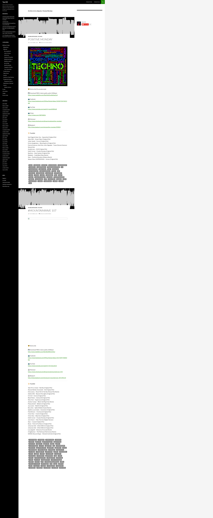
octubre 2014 (5, 167)
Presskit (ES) (97, 2)
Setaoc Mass (52, 179)
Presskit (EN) (89, 2)
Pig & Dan (37, 459)
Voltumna (55, 467)
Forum (54, 171)
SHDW (62, 461)
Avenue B (31, 441)
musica (31, 177)
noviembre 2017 (6, 153)
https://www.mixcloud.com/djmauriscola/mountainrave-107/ (45, 372)
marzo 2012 (5, 169)
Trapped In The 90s (8, 67)
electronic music (33, 171)
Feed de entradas (6, 182)
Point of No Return (56, 459)
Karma (56, 451)
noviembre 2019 (6, 109)
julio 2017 (4, 161)
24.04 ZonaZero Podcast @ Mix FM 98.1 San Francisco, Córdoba (8, 18)
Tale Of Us (36, 465)
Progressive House (7, 79)
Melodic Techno (7, 87)
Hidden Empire (32, 449)
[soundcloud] (89, 15)
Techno (40, 36)
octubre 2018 (5, 131)
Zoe (30, 183)
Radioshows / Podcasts (8, 83)
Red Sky (37, 461)
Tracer (55, 181)
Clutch (41, 445)
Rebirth (31, 461)
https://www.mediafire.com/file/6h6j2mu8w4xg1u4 (43, 95)
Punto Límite (5, 95)
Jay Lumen (31, 451)
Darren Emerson (41, 167)
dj (62, 167)
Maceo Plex (32, 455)
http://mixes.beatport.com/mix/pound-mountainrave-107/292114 (47, 378)
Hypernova (52, 449)
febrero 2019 (5, 125)
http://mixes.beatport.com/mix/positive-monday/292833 (44, 127)
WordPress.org (5, 186)
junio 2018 (4, 139)
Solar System (32, 181)
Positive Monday (40, 39)
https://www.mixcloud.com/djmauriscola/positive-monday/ (45, 121)
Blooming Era (52, 165)
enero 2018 (5, 149)
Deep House (6, 73)
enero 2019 (5, 127)
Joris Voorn (49, 451)
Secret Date (6, 63)
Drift (49, 169)
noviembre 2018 (6, 129)
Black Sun (31, 443)
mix (56, 175)
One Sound (59, 457)
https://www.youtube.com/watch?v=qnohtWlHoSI (42, 109)
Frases (3, 89)
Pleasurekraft (45, 459)
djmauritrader (33, 169)
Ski (51, 463)
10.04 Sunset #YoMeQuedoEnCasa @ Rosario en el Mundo (9, 23)
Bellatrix (38, 441)
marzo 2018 (5, 145)
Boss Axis (46, 443)
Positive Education (59, 177)
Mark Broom (40, 455)
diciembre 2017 (5, 151)
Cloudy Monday (62, 165)
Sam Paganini (39, 179)
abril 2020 (4, 103)
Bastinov (44, 165)
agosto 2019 (5, 115)
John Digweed (40, 173)
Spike (30, 465)
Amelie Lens (37, 165)
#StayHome (5, 47)
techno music (47, 181)
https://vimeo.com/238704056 (37, 115)
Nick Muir (49, 177)
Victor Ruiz (47, 467)
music (60, 175)
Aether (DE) (41, 439)
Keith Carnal (58, 173)
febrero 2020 (5, 105)
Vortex (61, 181)
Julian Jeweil (49, 173)
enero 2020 (5, 107)
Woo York (62, 467)
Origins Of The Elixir (8, 57)
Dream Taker (42, 169)
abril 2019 (4, 121)
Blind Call (39, 443)
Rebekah (31, 179)
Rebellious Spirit (7, 61)
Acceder (4, 180)
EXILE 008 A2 (58, 447)
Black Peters (57, 441)
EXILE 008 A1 (50, 447)
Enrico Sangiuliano (45, 171)
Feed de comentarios (7, 184)
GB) (58, 171)
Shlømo (59, 179)
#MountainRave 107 (42, 210)
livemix (36, 175)
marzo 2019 (5, 123)
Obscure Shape (51, 457)
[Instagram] (84, 15)
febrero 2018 (5, 147)
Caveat (58, 443)
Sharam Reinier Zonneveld (51, 461)
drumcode (55, 169)
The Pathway (60, 465)
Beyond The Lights (47, 441)
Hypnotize (32, 173)
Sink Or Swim (45, 463)
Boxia (52, 443)
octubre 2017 (5, 155)
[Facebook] (79, 15)
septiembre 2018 (6, 133)
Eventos (5, 75)
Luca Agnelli (49, 453)
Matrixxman (49, 175)
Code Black (32, 167)
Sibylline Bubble (7, 65)
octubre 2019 (5, 111)
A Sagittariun (32, 439)
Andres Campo (49, 439)
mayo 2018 (4, 141)
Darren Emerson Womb (53, 167)
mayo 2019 (4, 119)
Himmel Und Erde (43, 449)
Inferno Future (7, 53)
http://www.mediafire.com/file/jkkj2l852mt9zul (41, 352)
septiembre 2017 (6, 157)
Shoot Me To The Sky (34, 463)
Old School (6, 55)
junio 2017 (4, 163)
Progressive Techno (8, 81)
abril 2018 (4, 143)
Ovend (31, 459)
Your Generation (7, 69)
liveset (42, 175)
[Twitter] (94, 15)
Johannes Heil (40, 451)
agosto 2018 (5, 135)
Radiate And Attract (8, 59)
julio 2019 (4, 117)
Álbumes (5, 49)
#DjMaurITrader (32, 36)
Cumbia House (6, 71)
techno (40, 181)
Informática (5, 91)
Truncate (39, 467)
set (45, 179)
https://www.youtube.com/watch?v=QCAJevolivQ (42, 366)
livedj (30, 175)
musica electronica (40, 177)
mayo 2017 (4, 165)
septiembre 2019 (6, 113)
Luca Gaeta (58, 453)
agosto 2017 (5, 159)
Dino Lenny (48, 445)
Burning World (7, 51)
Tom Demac (32, 467)
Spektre (61, 463)
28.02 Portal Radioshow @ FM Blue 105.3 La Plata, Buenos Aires (9, 28)
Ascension (58, 439)
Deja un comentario (46, 42)
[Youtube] (99, 15)
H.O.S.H (64, 447)
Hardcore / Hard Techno (8, 77)
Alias (30, 165)
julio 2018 (4, 137)
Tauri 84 (5, 2)
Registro (4, 178)
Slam (64, 179)
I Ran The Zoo (60, 449)
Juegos (3, 93)
